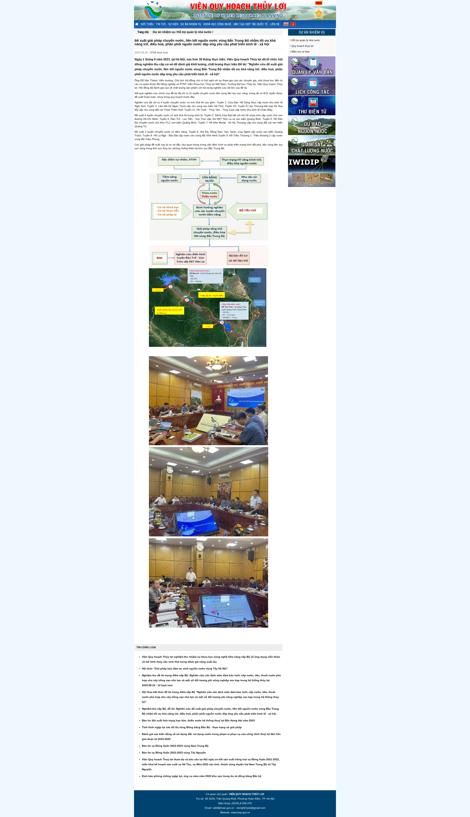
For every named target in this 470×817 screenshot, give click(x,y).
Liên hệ (274, 24)
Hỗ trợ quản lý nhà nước (305, 40)
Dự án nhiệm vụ (190, 24)
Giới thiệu (147, 24)
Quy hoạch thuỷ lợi (302, 45)
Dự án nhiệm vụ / (165, 32)
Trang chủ (143, 32)
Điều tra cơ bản (300, 51)
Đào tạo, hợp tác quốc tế (251, 24)
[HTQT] (311, 170)
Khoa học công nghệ (217, 24)
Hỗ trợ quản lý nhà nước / (195, 32)
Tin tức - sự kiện (167, 24)
